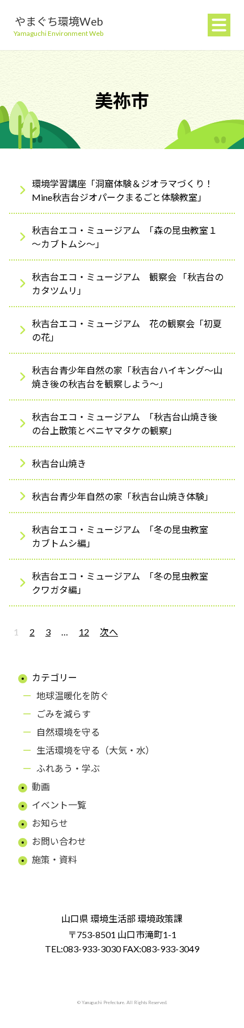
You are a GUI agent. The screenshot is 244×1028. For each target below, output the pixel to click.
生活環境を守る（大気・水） (95, 750)
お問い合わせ (59, 841)
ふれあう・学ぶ (68, 768)
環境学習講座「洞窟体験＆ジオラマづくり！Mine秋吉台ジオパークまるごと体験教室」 (122, 190)
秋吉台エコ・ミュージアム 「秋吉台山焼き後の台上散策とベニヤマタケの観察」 (124, 423)
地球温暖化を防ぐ (72, 695)
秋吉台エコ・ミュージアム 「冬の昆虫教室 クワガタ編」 (124, 583)
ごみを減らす (63, 713)
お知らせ (50, 823)
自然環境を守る (68, 731)
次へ (109, 631)
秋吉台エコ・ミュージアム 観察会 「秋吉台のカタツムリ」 (128, 283)
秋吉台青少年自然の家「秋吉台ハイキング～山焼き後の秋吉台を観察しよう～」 (127, 377)
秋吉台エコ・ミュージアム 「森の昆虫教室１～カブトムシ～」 (124, 237)
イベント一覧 (59, 804)
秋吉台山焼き (59, 463)
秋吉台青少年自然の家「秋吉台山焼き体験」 (122, 496)
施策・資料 (54, 859)
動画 (41, 786)
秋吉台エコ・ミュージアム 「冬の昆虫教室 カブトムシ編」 (124, 536)
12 (84, 631)
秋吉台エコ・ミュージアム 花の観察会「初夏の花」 (127, 330)
